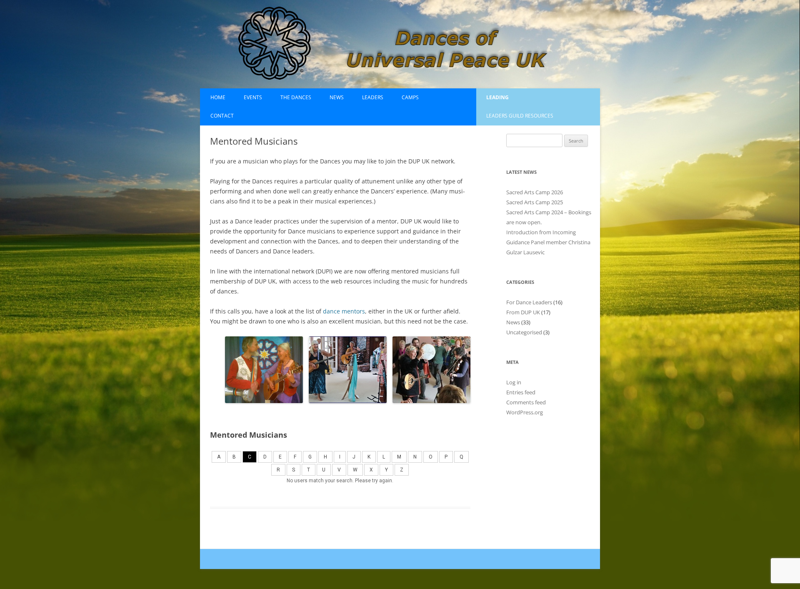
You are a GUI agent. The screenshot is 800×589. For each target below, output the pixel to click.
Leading (497, 97)
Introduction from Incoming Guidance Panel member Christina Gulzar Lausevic (548, 242)
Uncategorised (524, 332)
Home (217, 97)
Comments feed (526, 402)
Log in (513, 382)
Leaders (372, 97)
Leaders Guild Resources (519, 115)
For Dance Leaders (529, 302)
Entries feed (520, 392)
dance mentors (344, 311)
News (337, 97)
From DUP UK (523, 312)
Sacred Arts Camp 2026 (534, 192)
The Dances (295, 97)
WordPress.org (524, 412)
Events (253, 97)
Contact (222, 115)
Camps (410, 97)
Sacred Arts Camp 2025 (534, 202)
